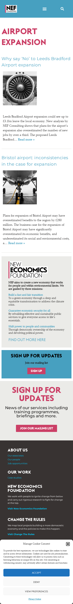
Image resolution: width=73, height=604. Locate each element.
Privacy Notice (35, 599)
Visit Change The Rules (21, 534)
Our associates (16, 455)
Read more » (26, 139)
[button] (68, 544)
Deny (36, 582)
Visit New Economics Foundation (27, 508)
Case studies (14, 477)
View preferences (36, 591)
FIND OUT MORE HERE (27, 340)
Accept (36, 572)
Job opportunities (17, 463)
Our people (14, 459)
